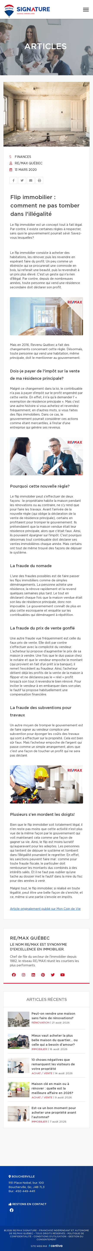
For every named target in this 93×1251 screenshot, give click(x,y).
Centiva (56, 1245)
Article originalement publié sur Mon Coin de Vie (45, 908)
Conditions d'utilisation (50, 1236)
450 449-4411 (25, 1191)
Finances (22, 157)
